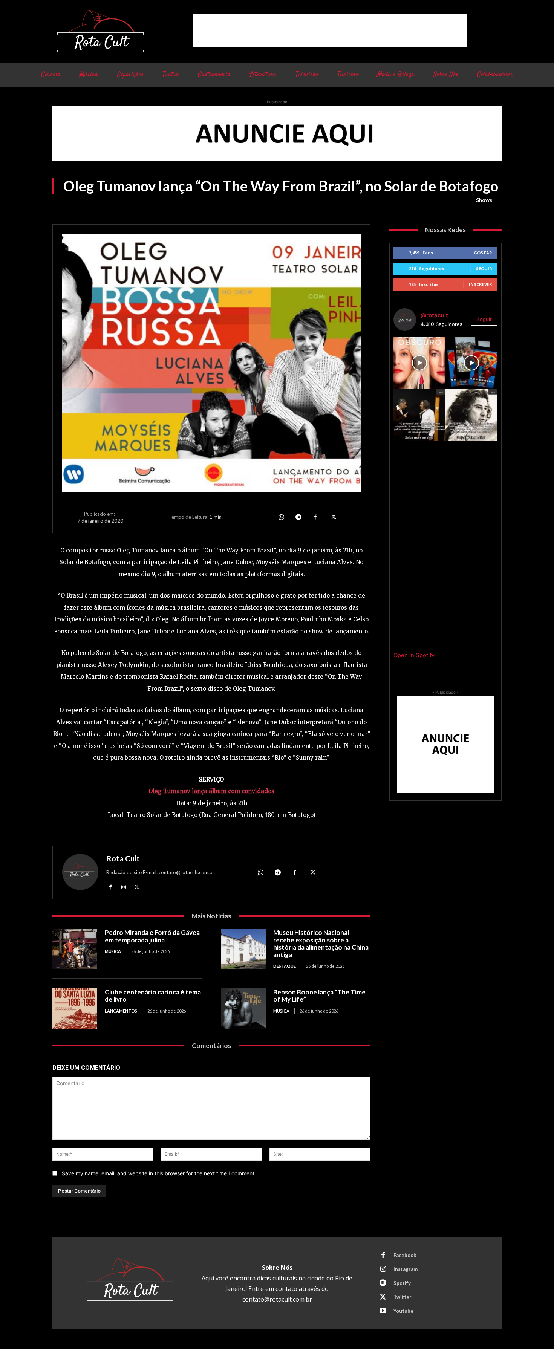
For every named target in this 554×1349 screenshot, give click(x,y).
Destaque (284, 966)
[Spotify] (383, 1283)
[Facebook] (315, 517)
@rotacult (434, 315)
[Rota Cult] (80, 873)
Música (113, 951)
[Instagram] (123, 886)
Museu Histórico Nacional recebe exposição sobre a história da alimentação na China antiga (321, 943)
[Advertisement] (330, 30)
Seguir (484, 268)
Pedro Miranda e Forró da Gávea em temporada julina (152, 936)
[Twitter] (332, 517)
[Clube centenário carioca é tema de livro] (74, 1008)
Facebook (404, 1255)
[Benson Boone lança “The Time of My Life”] (243, 1008)
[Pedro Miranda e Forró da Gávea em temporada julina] (74, 949)
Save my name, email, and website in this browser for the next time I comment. (159, 1173)
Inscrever (480, 284)
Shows (484, 200)
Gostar (483, 252)
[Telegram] (298, 517)
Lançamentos (121, 1010)
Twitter (402, 1297)
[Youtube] (383, 1311)
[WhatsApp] (280, 517)
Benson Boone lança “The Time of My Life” (319, 995)
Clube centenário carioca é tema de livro (153, 995)
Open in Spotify (414, 655)
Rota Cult (123, 858)
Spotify (402, 1283)
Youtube (403, 1311)
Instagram (405, 1269)
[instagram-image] (419, 363)
